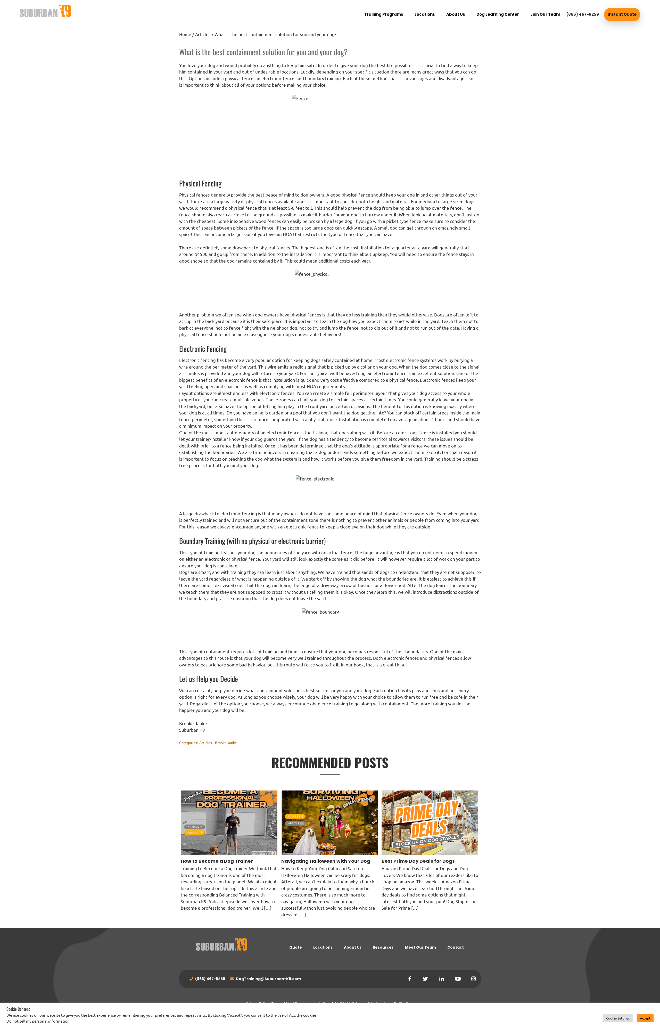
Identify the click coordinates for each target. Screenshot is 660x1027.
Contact (455, 947)
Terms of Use (281, 1003)
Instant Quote (622, 14)
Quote (295, 947)
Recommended (307, 1003)
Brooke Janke (226, 742)
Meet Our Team (420, 947)
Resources (383, 947)
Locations (323, 947)
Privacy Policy (257, 1003)
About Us (352, 947)
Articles (205, 742)
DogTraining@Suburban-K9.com (268, 978)
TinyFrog (406, 1003)
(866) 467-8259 (582, 14)
